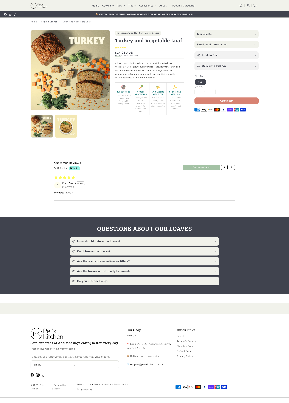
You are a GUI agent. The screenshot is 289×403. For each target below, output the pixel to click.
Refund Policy (185, 351)
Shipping (118, 55)
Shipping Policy (186, 346)
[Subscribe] (75, 364)
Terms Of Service (186, 341)
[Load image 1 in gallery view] (42, 126)
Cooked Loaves (49, 21)
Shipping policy (84, 389)
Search (181, 336)
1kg (200, 81)
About (163, 5)
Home (34, 21)
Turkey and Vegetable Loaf (76, 21)
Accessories (146, 5)
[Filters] (224, 167)
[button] (241, 5)
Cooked (106, 5)
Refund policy (121, 384)
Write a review (201, 167)
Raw (119, 5)
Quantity (198, 86)
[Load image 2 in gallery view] (66, 126)
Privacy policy (84, 384)
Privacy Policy (185, 356)
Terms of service (102, 384)
